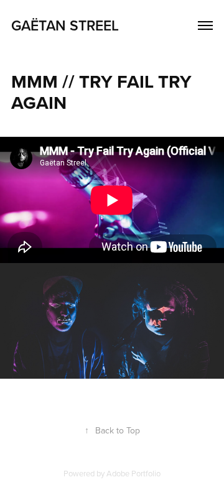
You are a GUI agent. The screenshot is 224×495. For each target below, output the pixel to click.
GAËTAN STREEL (65, 25)
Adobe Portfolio (133, 473)
